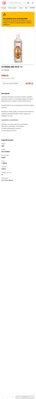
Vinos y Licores (12, 8)
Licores (21, 8)
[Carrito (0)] (28, 3)
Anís (26, 8)
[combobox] (16, 3)
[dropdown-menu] (33, 3)
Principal (3, 8)
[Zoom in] (18, 47)
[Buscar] (24, 3)
